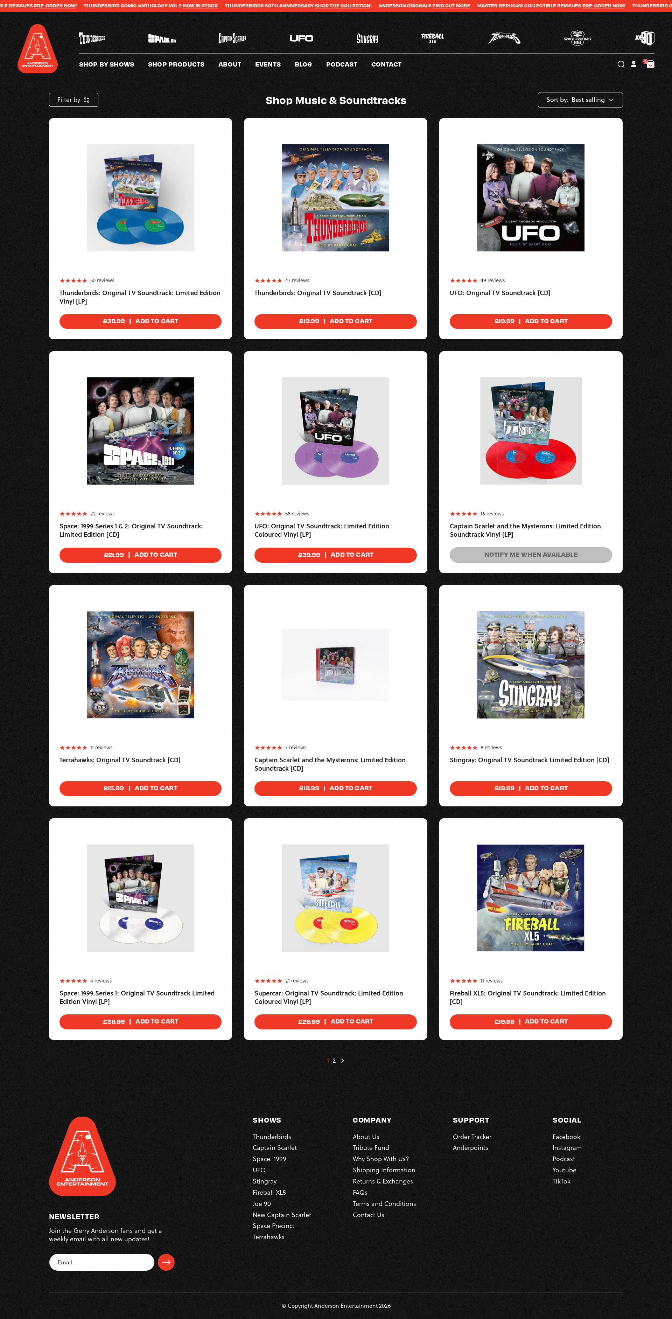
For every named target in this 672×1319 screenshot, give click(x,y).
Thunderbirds (272, 1136)
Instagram (567, 1147)
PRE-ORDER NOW (545, 6)
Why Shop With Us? (381, 1158)
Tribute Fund (371, 1147)
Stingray (264, 1181)
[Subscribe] (166, 1262)
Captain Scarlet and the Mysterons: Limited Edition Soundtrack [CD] (330, 764)
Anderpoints (470, 1147)
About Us (366, 1136)
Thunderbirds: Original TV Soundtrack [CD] (318, 293)
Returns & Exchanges (383, 1181)
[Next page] (342, 1060)
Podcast (564, 1158)
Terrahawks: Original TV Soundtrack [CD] (120, 760)
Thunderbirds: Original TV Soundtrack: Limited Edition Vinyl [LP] (139, 297)
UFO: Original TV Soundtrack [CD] (500, 293)
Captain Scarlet (275, 1147)
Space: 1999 (269, 1158)
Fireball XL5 (269, 1192)
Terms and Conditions (384, 1203)
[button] (236, 64)
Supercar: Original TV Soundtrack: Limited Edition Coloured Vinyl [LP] (328, 997)
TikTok (561, 1181)
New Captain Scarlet (282, 1214)
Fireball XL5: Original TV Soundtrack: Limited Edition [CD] (528, 997)
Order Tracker (472, 1136)
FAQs (360, 1192)
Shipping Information (384, 1170)
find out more (393, 6)
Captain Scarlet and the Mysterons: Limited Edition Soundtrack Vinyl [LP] (525, 530)
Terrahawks (269, 1237)
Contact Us (368, 1214)
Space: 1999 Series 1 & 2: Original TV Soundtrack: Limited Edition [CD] (131, 530)
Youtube (564, 1170)
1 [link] (328, 1060)
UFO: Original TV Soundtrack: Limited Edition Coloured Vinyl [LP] (321, 530)
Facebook (566, 1136)
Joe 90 (262, 1203)
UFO (259, 1170)
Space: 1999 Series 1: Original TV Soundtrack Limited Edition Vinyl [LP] (137, 997)
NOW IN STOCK (142, 6)
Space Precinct (273, 1225)
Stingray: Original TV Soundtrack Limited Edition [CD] (529, 760)
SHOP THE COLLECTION (284, 6)
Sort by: (557, 100)
